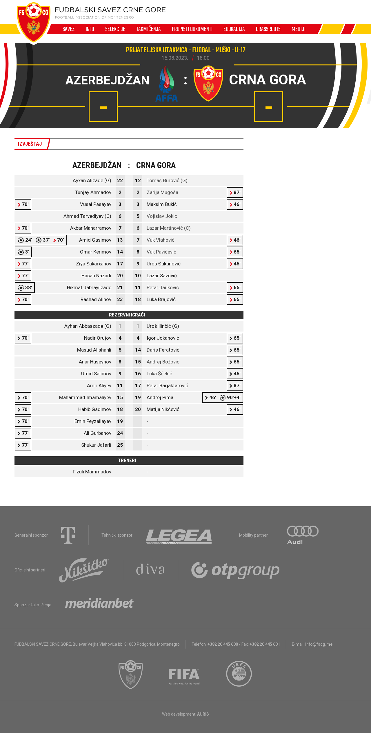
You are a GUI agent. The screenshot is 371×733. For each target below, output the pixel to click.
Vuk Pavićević (161, 252)
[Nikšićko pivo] (84, 569)
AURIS (203, 714)
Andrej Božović (163, 362)
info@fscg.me (318, 644)
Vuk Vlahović (160, 240)
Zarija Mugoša (162, 192)
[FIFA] (184, 674)
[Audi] (303, 535)
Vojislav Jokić (162, 216)
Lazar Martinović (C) (169, 228)
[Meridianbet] (99, 604)
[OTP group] (235, 569)
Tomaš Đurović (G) (167, 180)
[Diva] (150, 569)
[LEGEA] (179, 535)
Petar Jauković (163, 287)
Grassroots (268, 29)
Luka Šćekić (159, 374)
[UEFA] (239, 674)
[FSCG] (130, 674)
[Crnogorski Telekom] (68, 535)
